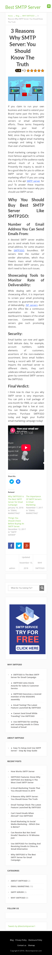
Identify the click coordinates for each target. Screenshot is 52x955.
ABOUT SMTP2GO (19, 880)
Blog (12, 940)
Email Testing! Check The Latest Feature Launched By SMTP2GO (26, 806)
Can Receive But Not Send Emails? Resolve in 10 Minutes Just (25, 835)
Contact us (21, 945)
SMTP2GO (19, 250)
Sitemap (31, 945)
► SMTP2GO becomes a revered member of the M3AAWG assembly (26, 697)
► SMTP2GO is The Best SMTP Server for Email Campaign (25, 676)
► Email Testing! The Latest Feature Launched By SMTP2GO (26, 706)
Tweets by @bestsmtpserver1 (21, 926)
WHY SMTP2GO (18, 897)
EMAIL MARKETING (20, 886)
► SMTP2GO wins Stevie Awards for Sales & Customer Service (25, 686)
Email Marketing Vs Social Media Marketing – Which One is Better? (25, 824)
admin (12, 568)
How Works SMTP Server (23, 771)
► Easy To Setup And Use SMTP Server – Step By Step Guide (26, 749)
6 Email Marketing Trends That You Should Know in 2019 (25, 789)
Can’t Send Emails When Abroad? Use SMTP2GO (22, 814)
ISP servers (32, 305)
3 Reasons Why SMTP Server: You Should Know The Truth (24, 797)
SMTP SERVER (17, 892)
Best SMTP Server (23, 7)
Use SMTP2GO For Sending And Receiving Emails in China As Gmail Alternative (26, 846)
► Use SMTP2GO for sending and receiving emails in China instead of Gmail (25, 724)
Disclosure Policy (35, 940)
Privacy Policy (21, 940)
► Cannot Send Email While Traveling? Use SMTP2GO (24, 714)
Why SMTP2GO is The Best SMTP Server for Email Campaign (16, 500)
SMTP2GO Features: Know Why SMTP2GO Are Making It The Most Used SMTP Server (25, 780)
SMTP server (33, 181)
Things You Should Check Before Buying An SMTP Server (16, 522)
